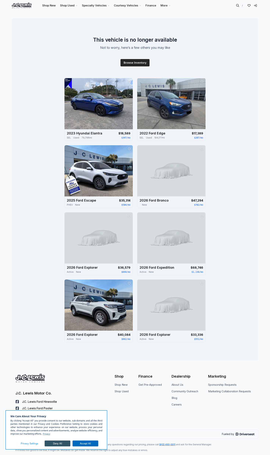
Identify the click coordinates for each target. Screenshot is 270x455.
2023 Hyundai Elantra (84, 133)
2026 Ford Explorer (82, 267)
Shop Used (122, 391)
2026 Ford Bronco (154, 200)
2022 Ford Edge (152, 133)
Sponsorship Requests (222, 384)
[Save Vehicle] (129, 81)
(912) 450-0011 (167, 444)
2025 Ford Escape (81, 200)
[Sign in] (255, 5)
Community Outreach (185, 391)
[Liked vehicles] (249, 5)
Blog (174, 398)
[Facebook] (17, 401)
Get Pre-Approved (150, 384)
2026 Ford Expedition (157, 267)
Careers (177, 404)
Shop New (121, 384)
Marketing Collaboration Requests (229, 391)
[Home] (22, 5)
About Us (177, 384)
